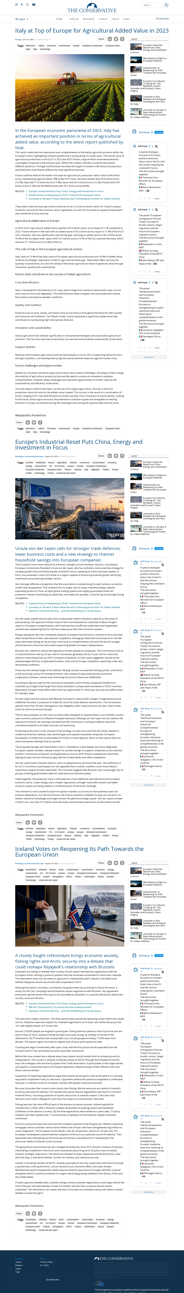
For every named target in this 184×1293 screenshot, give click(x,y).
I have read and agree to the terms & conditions (93, 667)
